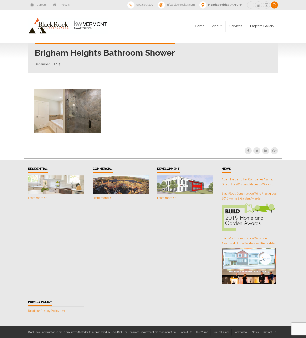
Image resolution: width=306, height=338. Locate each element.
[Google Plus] (274, 150)
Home (199, 26)
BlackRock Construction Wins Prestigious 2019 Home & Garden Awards (249, 196)
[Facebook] (248, 150)
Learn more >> (37, 198)
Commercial (241, 332)
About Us (186, 332)
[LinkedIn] (265, 150)
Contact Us (269, 332)
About (217, 26)
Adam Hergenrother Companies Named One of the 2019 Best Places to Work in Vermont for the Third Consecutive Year (248, 182)
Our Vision (202, 332)
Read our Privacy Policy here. (47, 310)
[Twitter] (256, 150)
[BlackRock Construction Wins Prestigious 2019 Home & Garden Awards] (249, 217)
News (255, 332)
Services (235, 26)
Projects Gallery (262, 26)
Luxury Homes (221, 332)
